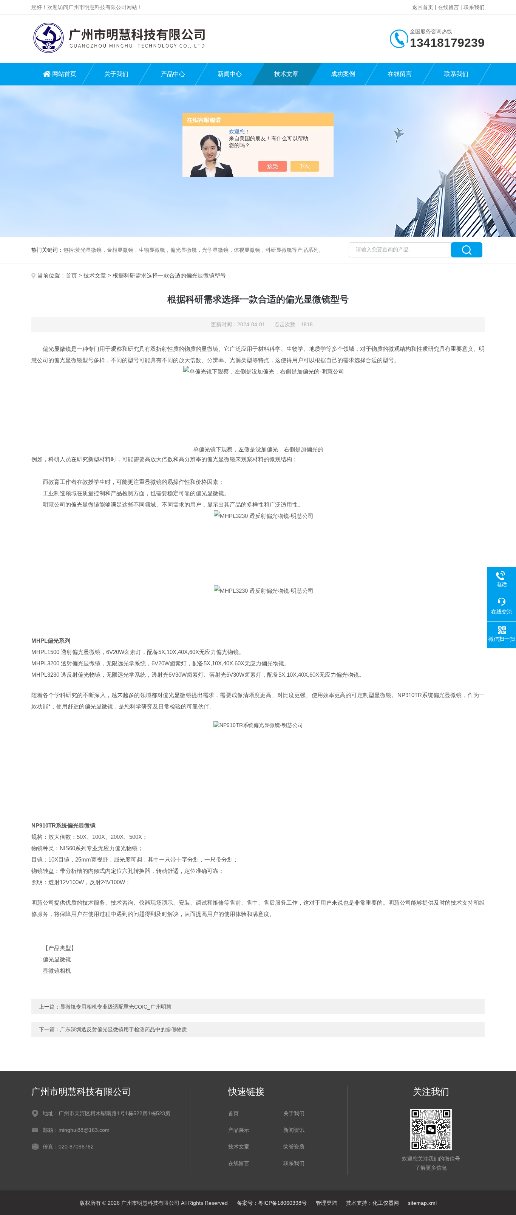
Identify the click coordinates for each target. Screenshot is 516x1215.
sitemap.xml (422, 1203)
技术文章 (286, 74)
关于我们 (116, 74)
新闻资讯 (293, 1130)
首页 (71, 275)
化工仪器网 (385, 1203)
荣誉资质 (293, 1147)
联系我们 (474, 7)
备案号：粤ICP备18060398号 (272, 1203)
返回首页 (422, 7)
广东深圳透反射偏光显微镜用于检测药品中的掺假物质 (123, 1029)
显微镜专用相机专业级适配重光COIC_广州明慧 (115, 1007)
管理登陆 (326, 1203)
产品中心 (173, 74)
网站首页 (64, 74)
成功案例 (343, 74)
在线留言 (448, 7)
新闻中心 (230, 74)
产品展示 (238, 1130)
